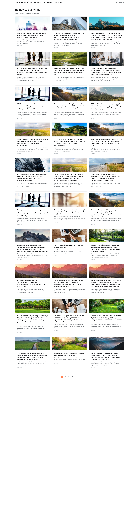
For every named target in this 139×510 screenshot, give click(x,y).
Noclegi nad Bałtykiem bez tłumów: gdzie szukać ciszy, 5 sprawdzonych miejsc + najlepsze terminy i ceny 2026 (31, 35)
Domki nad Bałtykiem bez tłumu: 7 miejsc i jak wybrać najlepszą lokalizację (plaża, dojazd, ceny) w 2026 (69, 212)
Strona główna (120, 2)
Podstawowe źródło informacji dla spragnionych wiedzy (38, 2)
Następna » (74, 376)
